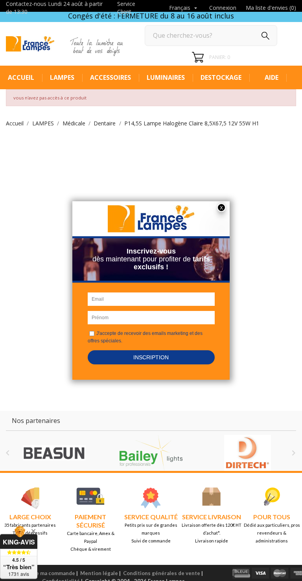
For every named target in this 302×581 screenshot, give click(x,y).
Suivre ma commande (49, 573)
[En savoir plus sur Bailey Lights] (151, 453)
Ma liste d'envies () (271, 7)
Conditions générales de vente (161, 573)
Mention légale (99, 573)
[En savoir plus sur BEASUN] (54, 453)
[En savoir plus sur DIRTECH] (247, 453)
